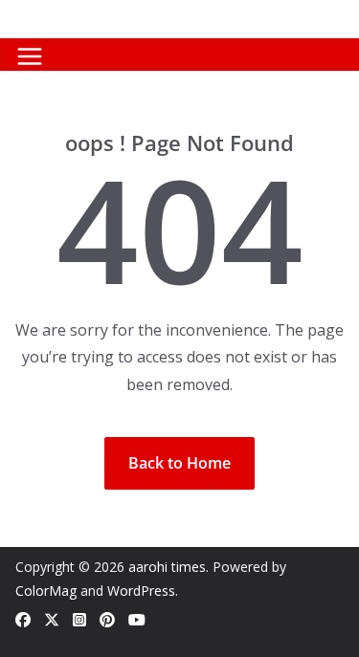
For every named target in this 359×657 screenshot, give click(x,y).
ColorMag (46, 590)
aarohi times (167, 567)
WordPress (141, 590)
